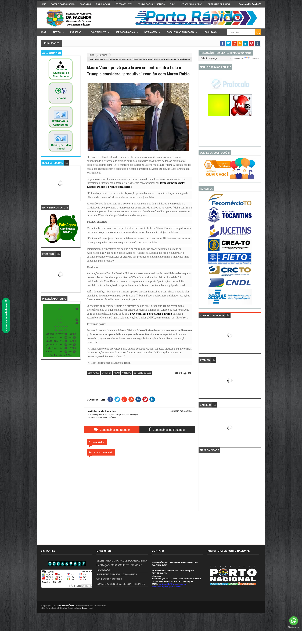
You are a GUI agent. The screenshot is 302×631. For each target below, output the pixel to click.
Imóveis (57, 32)
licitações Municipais (191, 4)
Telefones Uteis (124, 4)
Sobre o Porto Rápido (63, 4)
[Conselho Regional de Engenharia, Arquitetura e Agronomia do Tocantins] (230, 250)
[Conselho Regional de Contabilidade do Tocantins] (230, 275)
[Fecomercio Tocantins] (230, 205)
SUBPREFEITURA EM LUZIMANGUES (116, 574)
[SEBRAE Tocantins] (230, 304)
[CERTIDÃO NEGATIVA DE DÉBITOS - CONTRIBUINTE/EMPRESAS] (61, 128)
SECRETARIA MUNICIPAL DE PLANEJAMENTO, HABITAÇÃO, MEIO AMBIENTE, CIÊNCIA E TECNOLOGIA (122, 565)
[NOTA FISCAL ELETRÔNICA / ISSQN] (241, 115)
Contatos (85, 4)
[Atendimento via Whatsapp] (60, 243)
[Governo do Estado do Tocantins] (230, 222)
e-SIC (172, 4)
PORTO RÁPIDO (67, 605)
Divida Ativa (150, 32)
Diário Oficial (103, 4)
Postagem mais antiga (180, 411)
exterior (107, 373)
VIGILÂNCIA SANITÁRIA (109, 579)
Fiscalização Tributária (180, 32)
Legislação (210, 32)
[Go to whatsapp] (293, 620)
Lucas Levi (87, 608)
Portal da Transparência (151, 4)
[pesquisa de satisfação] (230, 178)
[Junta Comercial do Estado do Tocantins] (230, 237)
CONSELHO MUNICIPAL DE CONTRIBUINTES (120, 584)
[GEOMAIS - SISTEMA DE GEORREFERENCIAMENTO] (61, 104)
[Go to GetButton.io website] (293, 627)
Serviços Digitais (125, 32)
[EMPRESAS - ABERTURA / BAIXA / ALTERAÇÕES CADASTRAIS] (230, 138)
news (117, 373)
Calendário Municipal (219, 4)
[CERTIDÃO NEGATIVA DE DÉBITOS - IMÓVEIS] (61, 152)
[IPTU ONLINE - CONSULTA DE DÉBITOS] (219, 115)
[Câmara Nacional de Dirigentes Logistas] (230, 287)
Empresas (75, 32)
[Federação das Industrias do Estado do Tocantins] (230, 264)
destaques (93, 373)
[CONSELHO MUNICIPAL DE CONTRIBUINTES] (61, 80)
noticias (103, 55)
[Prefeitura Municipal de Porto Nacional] (197, 25)
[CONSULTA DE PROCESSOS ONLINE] (230, 92)
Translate (255, 58)
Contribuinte (98, 32)
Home (43, 4)
